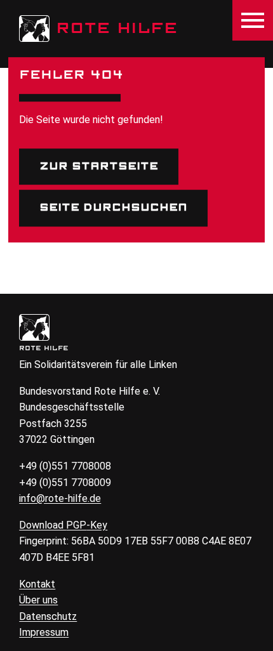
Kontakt (37, 584)
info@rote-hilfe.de (60, 498)
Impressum (44, 632)
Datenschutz (48, 616)
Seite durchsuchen (113, 207)
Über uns (38, 600)
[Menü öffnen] (252, 20)
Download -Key (63, 525)
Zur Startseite (98, 166)
